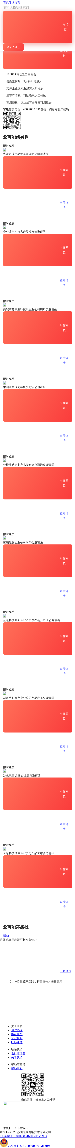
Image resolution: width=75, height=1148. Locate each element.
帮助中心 (17, 1068)
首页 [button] (6, 2)
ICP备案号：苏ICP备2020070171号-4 (23, 1136)
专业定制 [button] (14, 2)
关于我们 (17, 1057)
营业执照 (17, 1038)
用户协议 (17, 1030)
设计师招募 (18, 1053)
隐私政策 (17, 1034)
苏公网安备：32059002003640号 (29, 1146)
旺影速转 (17, 1042)
